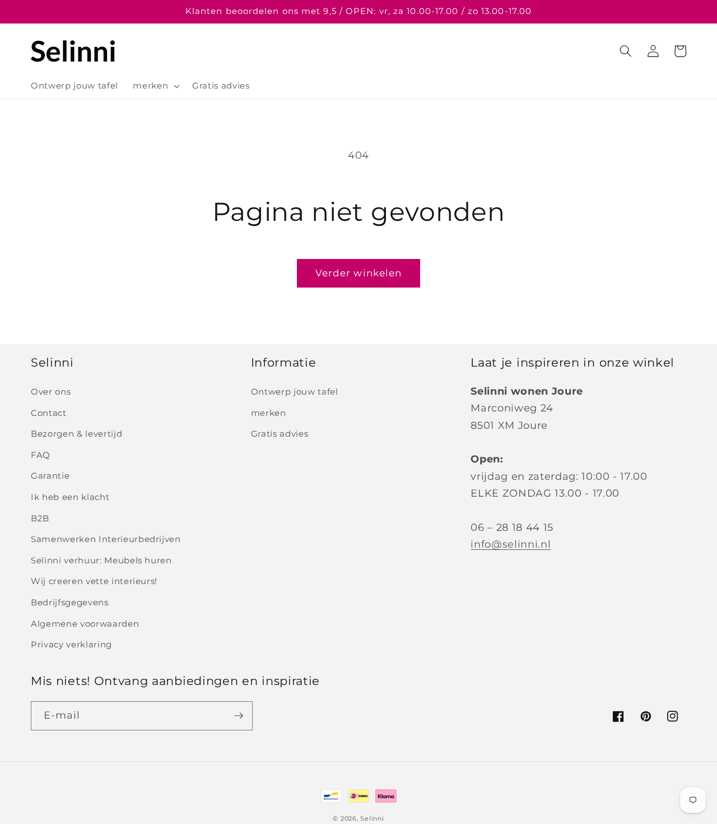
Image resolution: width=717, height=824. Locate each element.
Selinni (372, 818)
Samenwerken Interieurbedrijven (106, 539)
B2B (40, 518)
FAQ (40, 455)
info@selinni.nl (511, 544)
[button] (155, 86)
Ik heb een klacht (70, 497)
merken (268, 413)
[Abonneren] (238, 715)
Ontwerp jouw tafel (294, 391)
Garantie (50, 475)
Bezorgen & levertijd (76, 433)
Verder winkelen (358, 273)
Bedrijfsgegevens (70, 602)
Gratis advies (280, 433)
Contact (49, 413)
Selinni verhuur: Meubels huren (101, 560)
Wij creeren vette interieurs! (94, 581)
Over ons (51, 391)
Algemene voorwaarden (85, 623)
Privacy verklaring (71, 644)
